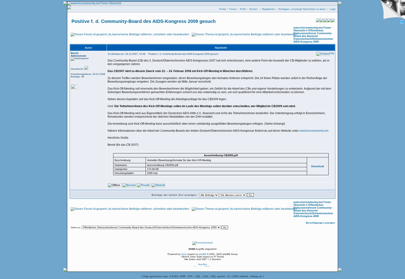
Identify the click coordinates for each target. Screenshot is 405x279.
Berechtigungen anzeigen (320, 222)
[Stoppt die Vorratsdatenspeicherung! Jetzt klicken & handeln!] (392, 10)
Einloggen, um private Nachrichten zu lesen (302, 9)
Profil (242, 9)
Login (333, 9)
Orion (184, 254)
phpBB (202, 254)
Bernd (74, 53)
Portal (222, 9)
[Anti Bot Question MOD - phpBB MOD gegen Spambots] (202, 266)
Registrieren (268, 9)
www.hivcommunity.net (313, 130)
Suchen (253, 9)
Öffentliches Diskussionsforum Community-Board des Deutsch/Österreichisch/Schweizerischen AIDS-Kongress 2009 (313, 36)
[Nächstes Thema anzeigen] (333, 21)
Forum (232, 9)
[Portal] (325, 21)
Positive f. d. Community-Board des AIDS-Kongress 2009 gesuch (143, 21)
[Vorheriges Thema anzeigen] (318, 21)
